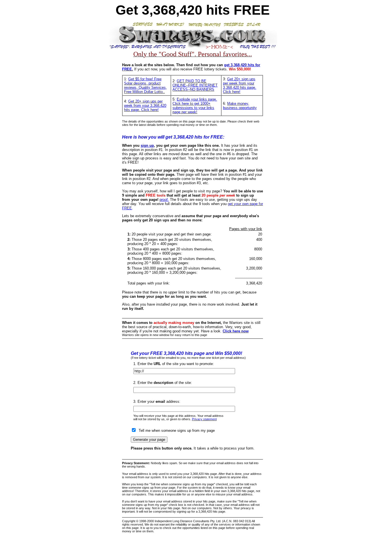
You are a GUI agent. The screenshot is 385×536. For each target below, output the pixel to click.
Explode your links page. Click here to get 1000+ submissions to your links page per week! (194, 105)
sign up (147, 145)
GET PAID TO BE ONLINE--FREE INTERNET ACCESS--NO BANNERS (195, 85)
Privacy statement (204, 419)
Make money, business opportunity (240, 105)
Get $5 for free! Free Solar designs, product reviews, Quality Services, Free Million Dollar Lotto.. (145, 85)
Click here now (236, 331)
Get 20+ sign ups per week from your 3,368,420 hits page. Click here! (239, 85)
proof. (164, 199)
